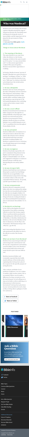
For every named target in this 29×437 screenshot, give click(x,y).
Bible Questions (12, 18)
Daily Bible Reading (6, 407)
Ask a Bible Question (6, 399)
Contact (3, 389)
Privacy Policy (10, 434)
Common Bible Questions (7, 386)
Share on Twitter (12, 300)
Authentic (3, 425)
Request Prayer (5, 402)
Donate (3, 409)
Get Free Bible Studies (7, 404)
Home (4, 18)
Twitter (5, 377)
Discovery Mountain (6, 420)
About (2, 391)
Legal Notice (3, 434)
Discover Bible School (6, 422)
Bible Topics (4, 384)
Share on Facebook (11, 296)
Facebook (5, 375)
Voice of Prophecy (6, 417)
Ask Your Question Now (11, 359)
